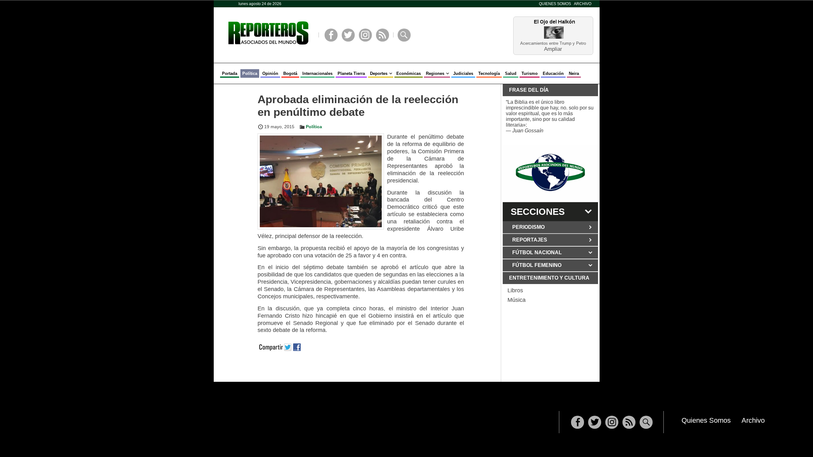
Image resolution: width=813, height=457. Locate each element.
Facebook (331, 35)
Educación (553, 73)
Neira (574, 73)
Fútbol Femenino (536, 265)
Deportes (378, 73)
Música (516, 300)
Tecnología (489, 73)
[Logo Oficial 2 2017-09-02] (550, 172)
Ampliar (553, 48)
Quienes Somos (555, 4)
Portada (229, 73)
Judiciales (463, 73)
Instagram (365, 35)
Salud (510, 73)
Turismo (529, 73)
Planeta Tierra (351, 73)
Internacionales (317, 73)
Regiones (435, 73)
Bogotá (290, 73)
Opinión (270, 73)
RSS (382, 35)
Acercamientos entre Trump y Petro (553, 43)
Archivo (582, 4)
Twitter (348, 35)
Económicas (408, 73)
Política (249, 73)
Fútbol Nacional (537, 252)
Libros (515, 290)
